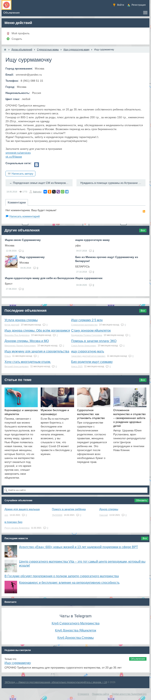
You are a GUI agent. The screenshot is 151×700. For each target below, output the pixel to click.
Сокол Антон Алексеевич (83, 345)
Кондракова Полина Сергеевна (86, 335)
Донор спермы (108, 509)
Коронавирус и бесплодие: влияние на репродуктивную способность (69, 582)
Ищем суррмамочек (88, 278)
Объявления (138, 658)
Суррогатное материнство (84, 325)
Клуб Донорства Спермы (75, 637)
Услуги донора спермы (21, 320)
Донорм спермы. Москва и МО (27, 341)
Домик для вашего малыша (22, 509)
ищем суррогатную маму (92, 239)
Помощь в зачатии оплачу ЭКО (93, 341)
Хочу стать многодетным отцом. (28, 361)
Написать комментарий (24, 216)
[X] (54, 191)
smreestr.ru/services (18, 152)
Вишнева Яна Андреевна (17, 335)
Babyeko (37, 191)
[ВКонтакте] (45, 191)
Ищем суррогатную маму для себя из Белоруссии (40, 278)
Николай (103, 515)
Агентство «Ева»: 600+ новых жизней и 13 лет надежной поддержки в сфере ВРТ (78, 547)
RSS (143, 211)
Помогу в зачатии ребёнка (69, 509)
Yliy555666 (57, 515)
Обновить (141, 500)
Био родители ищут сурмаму (92, 361)
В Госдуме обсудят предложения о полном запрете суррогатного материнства (62, 576)
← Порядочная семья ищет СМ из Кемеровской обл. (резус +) (41, 182)
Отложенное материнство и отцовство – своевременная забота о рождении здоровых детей (129, 418)
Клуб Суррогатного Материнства (75, 623)
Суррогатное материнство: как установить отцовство (91, 414)
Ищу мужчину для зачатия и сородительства (37, 351)
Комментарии (17, 202)
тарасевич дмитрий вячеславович (88, 356)
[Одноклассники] (49, 191)
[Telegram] (67, 191)
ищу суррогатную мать (87, 351)
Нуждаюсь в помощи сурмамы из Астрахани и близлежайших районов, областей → (112, 182)
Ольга (8, 356)
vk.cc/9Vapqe (14, 156)
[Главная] (5, 49)
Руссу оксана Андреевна (17, 528)
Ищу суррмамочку (32, 257)
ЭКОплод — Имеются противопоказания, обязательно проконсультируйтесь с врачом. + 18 (56, 682)
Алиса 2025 (77, 366)
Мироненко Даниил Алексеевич (20, 345)
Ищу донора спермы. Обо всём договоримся (37, 330)
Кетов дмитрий (12, 325)
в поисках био (13, 521)
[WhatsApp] (62, 191)
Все (143, 230)
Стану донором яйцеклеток (91, 330)
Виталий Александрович (17, 366)
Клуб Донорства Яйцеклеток (75, 630)
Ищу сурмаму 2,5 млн (87, 320)
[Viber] (58, 191)
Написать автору (22, 173)
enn (6, 515)
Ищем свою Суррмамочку (23, 239)
